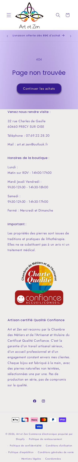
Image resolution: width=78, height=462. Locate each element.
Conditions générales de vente (56, 452)
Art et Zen (22, 434)
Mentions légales (31, 458)
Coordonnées (53, 458)
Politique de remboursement (45, 439)
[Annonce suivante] (70, 36)
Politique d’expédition (21, 452)
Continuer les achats (39, 88)
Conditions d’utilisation (59, 445)
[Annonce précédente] (7, 36)
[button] (9, 15)
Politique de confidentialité (26, 445)
